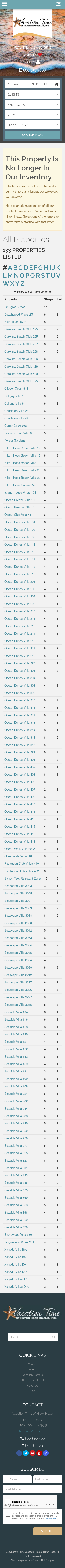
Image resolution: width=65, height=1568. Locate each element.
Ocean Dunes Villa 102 (19, 529)
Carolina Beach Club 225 (21, 336)
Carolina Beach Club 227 (21, 344)
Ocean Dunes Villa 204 (19, 596)
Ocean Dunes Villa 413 (19, 819)
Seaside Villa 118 (16, 1026)
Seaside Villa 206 (16, 1086)
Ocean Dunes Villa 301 (19, 670)
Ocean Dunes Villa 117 (19, 559)
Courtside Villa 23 (16, 410)
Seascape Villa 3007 (18, 900)
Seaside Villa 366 (16, 1212)
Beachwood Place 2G (18, 314)
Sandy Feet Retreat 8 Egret (22, 878)
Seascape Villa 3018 (18, 915)
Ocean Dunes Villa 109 (19, 537)
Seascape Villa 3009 (18, 908)
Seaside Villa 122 (16, 1049)
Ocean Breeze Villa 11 (19, 507)
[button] (32, 94)
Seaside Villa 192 (16, 1078)
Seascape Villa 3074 (18, 960)
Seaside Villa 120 (16, 1034)
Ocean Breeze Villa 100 (20, 499)
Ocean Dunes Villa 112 (19, 544)
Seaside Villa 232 (16, 1101)
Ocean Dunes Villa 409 (19, 796)
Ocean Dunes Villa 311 (19, 707)
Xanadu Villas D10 (16, 1286)
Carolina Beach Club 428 (21, 366)
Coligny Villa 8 (14, 403)
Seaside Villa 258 (16, 1138)
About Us (32, 1385)
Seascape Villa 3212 (18, 975)
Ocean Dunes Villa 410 (19, 804)
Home (32, 1369)
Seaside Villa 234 (16, 1108)
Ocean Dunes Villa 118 (19, 566)
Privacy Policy (51, 1518)
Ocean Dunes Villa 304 (19, 677)
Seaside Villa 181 (16, 1071)
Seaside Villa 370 (16, 1227)
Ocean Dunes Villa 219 (19, 655)
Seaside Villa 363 (16, 1204)
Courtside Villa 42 (16, 418)
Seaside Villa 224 (16, 1093)
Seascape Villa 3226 (18, 989)
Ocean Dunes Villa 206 (19, 603)
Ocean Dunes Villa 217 (19, 648)
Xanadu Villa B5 (15, 1256)
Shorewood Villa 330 (18, 1234)
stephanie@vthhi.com (32, 1431)
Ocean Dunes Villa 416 (19, 833)
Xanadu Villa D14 (15, 1271)
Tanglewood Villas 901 (19, 1242)
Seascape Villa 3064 (18, 945)
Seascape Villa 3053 (18, 937)
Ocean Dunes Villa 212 (19, 626)
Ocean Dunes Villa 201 (19, 581)
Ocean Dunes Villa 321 (19, 752)
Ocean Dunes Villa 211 (19, 618)
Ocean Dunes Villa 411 (19, 811)
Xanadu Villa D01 (15, 1264)
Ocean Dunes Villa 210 (19, 611)
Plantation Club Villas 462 (21, 871)
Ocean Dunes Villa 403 (19, 774)
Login (30, 62)
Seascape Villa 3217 (18, 982)
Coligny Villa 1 (14, 396)
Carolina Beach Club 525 (21, 381)
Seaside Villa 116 (16, 1019)
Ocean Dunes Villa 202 (19, 588)
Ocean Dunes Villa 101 (19, 522)
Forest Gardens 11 (17, 440)
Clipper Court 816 (16, 388)
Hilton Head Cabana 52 (19, 485)
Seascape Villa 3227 (18, 997)
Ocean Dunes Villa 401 (19, 759)
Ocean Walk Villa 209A (19, 848)
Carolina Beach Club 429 (21, 373)
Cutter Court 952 (15, 425)
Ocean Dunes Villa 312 (19, 715)
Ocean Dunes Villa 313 (19, 722)
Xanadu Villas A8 (15, 1279)
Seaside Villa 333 (16, 1175)
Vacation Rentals (33, 1375)
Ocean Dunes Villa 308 (19, 685)
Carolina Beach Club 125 (21, 329)
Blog (32, 1391)
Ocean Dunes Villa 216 (19, 640)
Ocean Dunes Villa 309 (19, 692)
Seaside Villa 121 (16, 1041)
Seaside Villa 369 (16, 1219)
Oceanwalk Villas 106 (18, 856)
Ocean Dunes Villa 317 (19, 744)
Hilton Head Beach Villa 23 (22, 470)
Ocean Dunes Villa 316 (19, 737)
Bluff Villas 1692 (15, 321)
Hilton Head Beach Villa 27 (22, 477)
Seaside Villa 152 (16, 1056)
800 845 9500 (34, 70)
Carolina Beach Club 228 (21, 351)
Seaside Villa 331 (16, 1167)
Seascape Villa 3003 (18, 885)
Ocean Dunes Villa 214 (19, 633)
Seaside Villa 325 (16, 1153)
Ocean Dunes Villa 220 (19, 663)
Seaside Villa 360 (16, 1197)
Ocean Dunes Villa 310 (19, 700)
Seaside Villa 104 (16, 1012)
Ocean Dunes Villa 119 (19, 574)
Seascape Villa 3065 (18, 952)
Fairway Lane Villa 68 (18, 433)
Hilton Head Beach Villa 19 (22, 462)
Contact (32, 1364)
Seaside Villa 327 (16, 1160)
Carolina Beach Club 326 (21, 358)
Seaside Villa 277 (16, 1145)
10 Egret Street (14, 306)
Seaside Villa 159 (16, 1064)
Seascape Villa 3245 (18, 1004)
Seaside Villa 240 (16, 1123)
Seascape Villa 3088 (18, 967)
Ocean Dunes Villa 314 (19, 729)
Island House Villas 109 (20, 492)
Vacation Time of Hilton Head (32, 24)
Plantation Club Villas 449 (21, 863)
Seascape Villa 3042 (18, 930)
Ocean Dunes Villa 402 (19, 767)
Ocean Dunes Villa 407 (19, 789)
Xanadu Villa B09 (15, 1249)
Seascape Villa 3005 (18, 893)
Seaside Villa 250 (16, 1130)
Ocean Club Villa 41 (17, 514)
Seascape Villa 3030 (18, 923)
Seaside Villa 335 (16, 1182)
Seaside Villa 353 (16, 1190)
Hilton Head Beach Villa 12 (22, 448)
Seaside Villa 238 (16, 1115)
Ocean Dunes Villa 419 (19, 841)
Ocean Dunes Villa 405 (19, 781)
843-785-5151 (33, 1445)
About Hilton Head (32, 1380)
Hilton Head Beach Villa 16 (22, 455)
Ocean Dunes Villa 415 (19, 826)
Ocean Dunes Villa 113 (19, 551)
